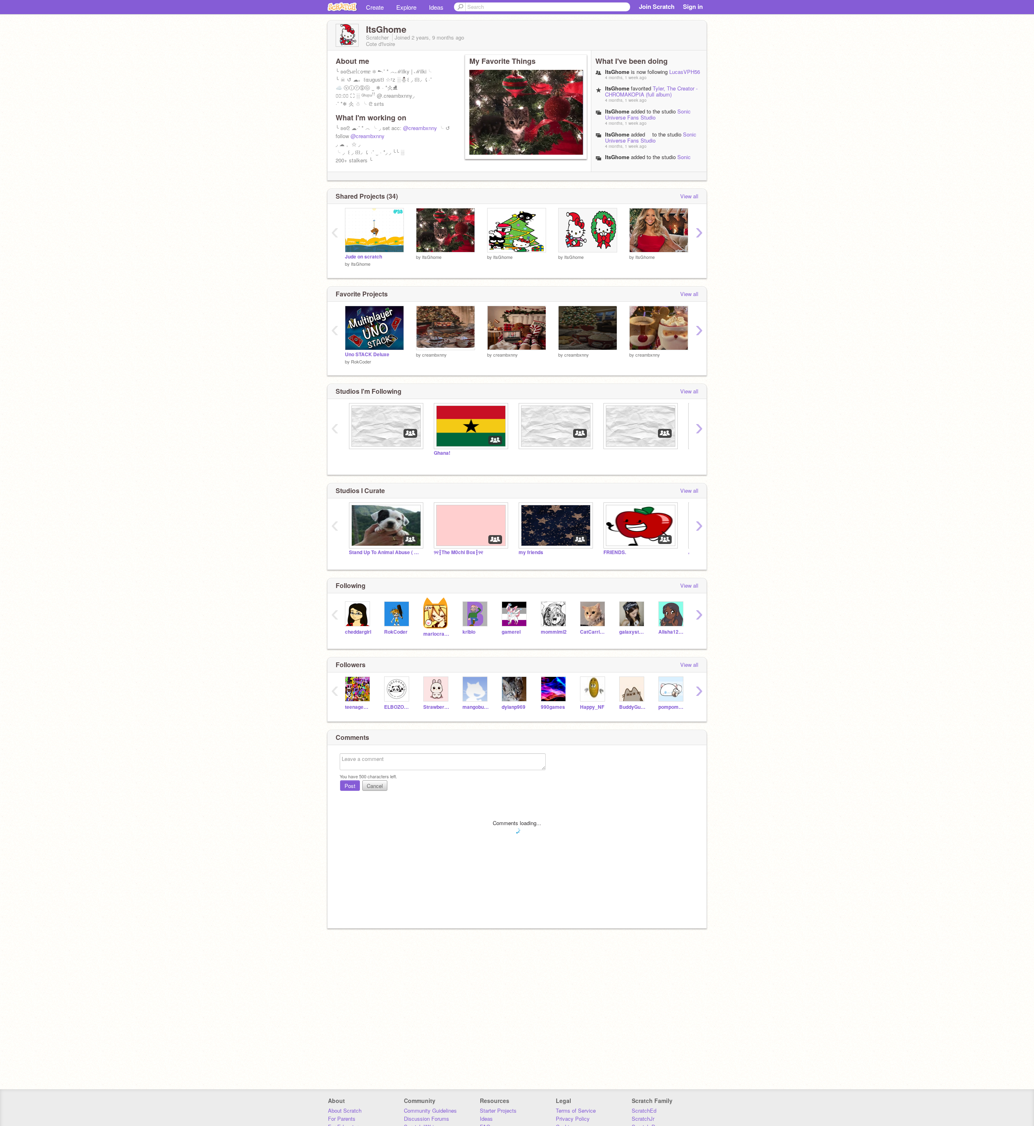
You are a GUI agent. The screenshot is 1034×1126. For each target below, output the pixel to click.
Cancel (375, 786)
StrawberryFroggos (436, 707)
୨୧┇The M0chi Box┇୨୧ (458, 552)
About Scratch (344, 1110)
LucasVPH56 (684, 72)
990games (553, 707)
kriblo (468, 631)
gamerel (511, 631)
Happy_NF (592, 707)
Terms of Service (576, 1110)
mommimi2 (554, 631)
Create (375, 7)
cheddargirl (358, 631)
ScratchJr (643, 1118)
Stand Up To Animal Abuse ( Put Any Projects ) (385, 552)
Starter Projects (498, 1110)
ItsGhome (617, 111)
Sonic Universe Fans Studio (648, 114)
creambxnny (434, 354)
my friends (531, 552)
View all (689, 196)
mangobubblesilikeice (476, 707)
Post (350, 786)
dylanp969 (513, 707)
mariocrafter (436, 633)
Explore (406, 7)
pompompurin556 (671, 707)
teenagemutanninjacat (358, 707)
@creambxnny (420, 128)
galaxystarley (632, 631)
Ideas (436, 7)
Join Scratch (657, 6)
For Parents (341, 1118)
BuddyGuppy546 (632, 707)
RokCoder (361, 361)
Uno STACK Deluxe (367, 354)
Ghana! (442, 453)
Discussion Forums (426, 1118)
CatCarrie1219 (593, 631)
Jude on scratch (363, 256)
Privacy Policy (573, 1118)
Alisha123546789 (671, 631)
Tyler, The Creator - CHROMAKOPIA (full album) (651, 91)
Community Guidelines (430, 1110)
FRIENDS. (614, 552)
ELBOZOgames (397, 707)
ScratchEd (644, 1110)
